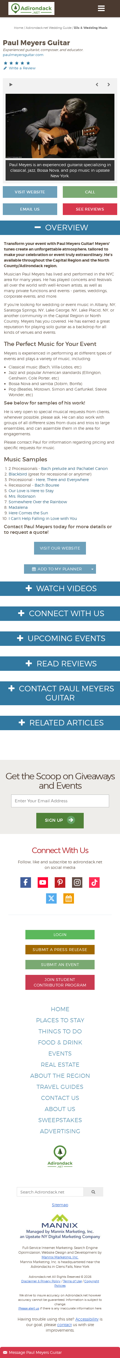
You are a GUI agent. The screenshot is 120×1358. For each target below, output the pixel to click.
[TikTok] (94, 882)
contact (64, 1324)
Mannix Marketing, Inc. (60, 1257)
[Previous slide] (96, 84)
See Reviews (90, 209)
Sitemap (60, 1204)
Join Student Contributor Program (60, 982)
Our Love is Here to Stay (31, 490)
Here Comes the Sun (28, 512)
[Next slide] (108, 84)
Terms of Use (72, 1281)
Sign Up (54, 820)
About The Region (60, 1075)
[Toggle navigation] (101, 8)
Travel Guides (60, 1086)
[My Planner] (68, 898)
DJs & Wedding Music (90, 28)
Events (60, 1053)
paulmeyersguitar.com (23, 55)
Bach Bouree (47, 485)
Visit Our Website (60, 548)
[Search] (93, 1192)
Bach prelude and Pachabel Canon (74, 468)
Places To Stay (60, 1020)
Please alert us (28, 1308)
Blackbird (18, 474)
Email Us (30, 209)
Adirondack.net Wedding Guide (48, 28)
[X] (51, 898)
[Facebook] (25, 882)
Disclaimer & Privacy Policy (41, 1281)
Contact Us (60, 1097)
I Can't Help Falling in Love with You (43, 518)
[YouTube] (43, 882)
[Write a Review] (17, 63)
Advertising (60, 1131)
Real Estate (60, 1064)
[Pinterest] (60, 882)
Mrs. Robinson (22, 496)
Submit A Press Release (60, 949)
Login (60, 934)
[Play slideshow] (11, 84)
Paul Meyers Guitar (36, 42)
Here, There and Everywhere (62, 479)
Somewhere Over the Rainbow (38, 501)
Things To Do (60, 1031)
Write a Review (21, 68)
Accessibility (87, 1319)
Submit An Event (60, 964)
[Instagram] (77, 882)
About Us (60, 1109)
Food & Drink (60, 1042)
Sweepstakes (60, 1120)
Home (18, 28)
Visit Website (30, 191)
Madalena (18, 507)
